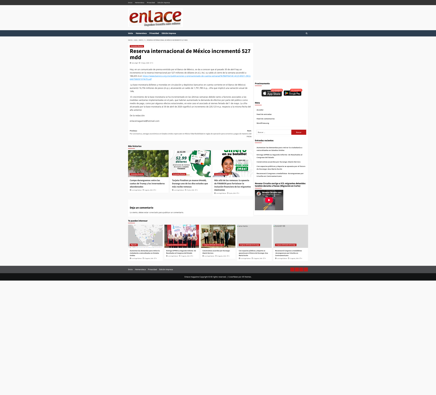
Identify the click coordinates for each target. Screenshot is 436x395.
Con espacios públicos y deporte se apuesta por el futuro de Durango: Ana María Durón (281, 167)
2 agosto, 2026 (148, 190)
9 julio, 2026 (232, 193)
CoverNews (233, 277)
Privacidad (151, 2)
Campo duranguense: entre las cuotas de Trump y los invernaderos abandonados (147, 183)
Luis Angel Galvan (137, 190)
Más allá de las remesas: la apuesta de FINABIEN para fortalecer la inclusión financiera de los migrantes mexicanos (232, 185)
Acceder (260, 110)
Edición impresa (164, 2)
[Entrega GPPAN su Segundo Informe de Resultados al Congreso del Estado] (181, 236)
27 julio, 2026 (190, 190)
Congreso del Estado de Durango (176, 245)
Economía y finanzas (137, 46)
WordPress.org (263, 123)
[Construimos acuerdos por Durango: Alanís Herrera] (218, 236)
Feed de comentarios (266, 119)
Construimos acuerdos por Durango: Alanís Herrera (278, 162)
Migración (134, 245)
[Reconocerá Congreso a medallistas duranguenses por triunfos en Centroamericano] (290, 236)
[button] (306, 33)
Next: (221, 134)
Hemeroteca (139, 2)
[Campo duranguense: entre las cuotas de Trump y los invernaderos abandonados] (148, 163)
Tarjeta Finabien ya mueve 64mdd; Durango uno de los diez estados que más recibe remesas (190, 183)
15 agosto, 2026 (221, 256)
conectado (153, 212)
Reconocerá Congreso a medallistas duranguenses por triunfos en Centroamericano (280, 174)
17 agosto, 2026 (185, 256)
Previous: (160, 132)
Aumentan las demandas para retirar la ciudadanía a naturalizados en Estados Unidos (279, 148)
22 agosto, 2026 (148, 258)
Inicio (130, 2)
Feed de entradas (264, 114)
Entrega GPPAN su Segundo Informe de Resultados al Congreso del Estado (279, 156)
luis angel (135, 63)
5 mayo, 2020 (145, 63)
